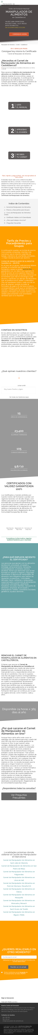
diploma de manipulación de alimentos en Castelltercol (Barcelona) (18, 73)
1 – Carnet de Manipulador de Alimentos (17, 207)
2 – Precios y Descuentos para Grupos (17, 210)
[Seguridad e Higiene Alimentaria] (11, 2)
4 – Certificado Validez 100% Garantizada (17, 217)
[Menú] (34, 2)
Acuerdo (23, 972)
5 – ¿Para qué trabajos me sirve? (15, 220)
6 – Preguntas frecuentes (12, 223)
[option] (19, 357)
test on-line (27, 269)
